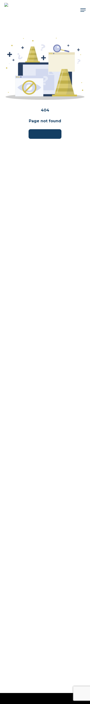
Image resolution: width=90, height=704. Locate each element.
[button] (83, 10)
